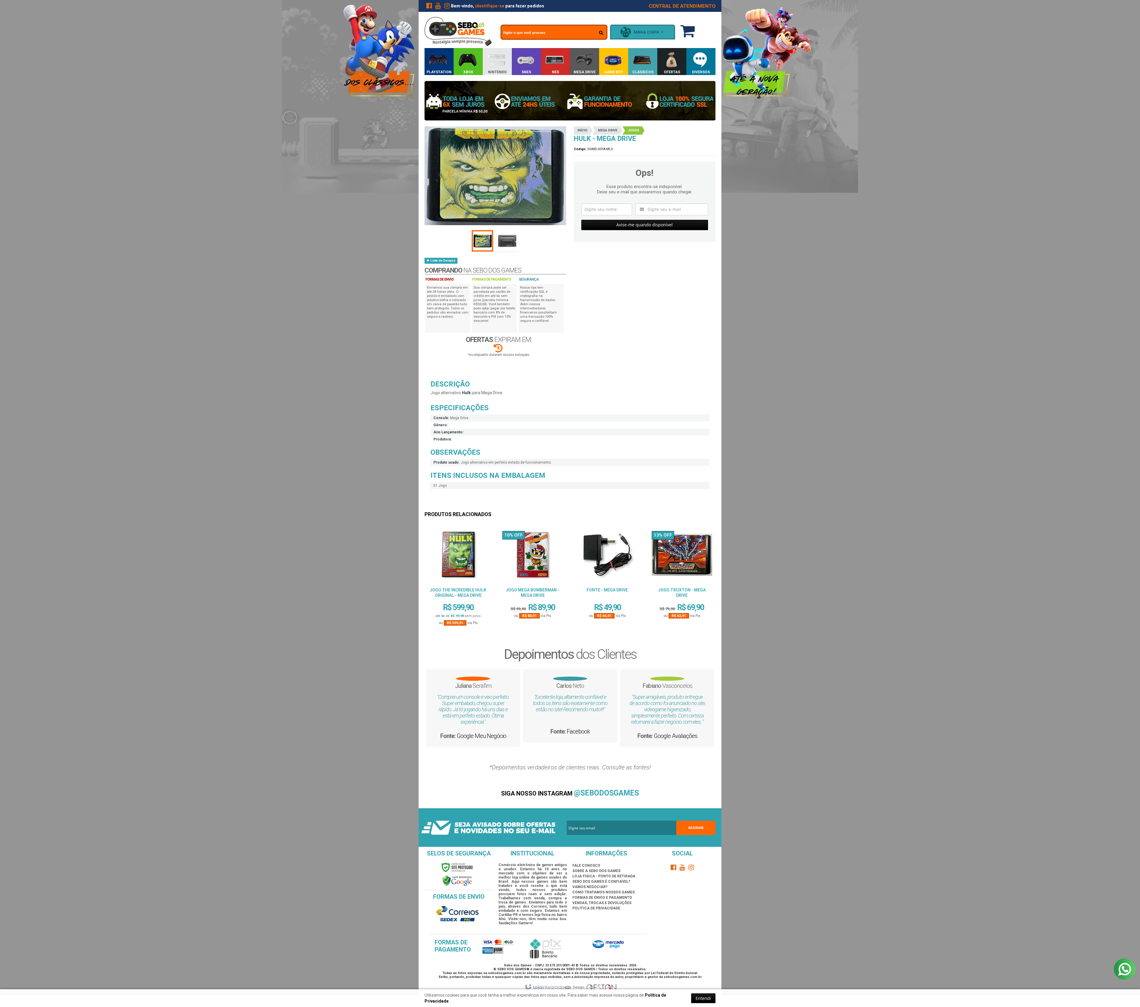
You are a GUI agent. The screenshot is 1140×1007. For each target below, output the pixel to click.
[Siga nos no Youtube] (437, 7)
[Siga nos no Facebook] (429, 7)
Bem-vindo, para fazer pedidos (497, 6)
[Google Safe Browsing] (457, 881)
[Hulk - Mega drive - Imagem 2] (507, 241)
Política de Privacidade (596, 908)
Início (582, 130)
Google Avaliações (709, 731)
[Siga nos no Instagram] (446, 7)
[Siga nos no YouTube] (682, 868)
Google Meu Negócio (514, 748)
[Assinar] (695, 828)
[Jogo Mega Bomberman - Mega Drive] (532, 557)
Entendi (703, 998)
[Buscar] (601, 32)
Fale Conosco (586, 865)
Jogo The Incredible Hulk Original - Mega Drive (458, 593)
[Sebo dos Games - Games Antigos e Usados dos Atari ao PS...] (458, 31)
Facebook (611, 743)
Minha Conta (646, 32)
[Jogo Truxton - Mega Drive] (682, 557)
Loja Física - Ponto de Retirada (603, 876)
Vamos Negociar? (589, 887)
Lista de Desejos (442, 261)
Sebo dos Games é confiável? (601, 881)
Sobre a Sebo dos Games (596, 871)
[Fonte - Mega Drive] (607, 557)
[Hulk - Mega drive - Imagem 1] (482, 241)
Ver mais (458, 602)
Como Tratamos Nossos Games (603, 892)
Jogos (633, 130)
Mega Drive (607, 130)
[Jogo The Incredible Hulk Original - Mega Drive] (458, 557)
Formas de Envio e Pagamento (602, 897)
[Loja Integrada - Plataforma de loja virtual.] (547, 987)
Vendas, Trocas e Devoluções (601, 903)
